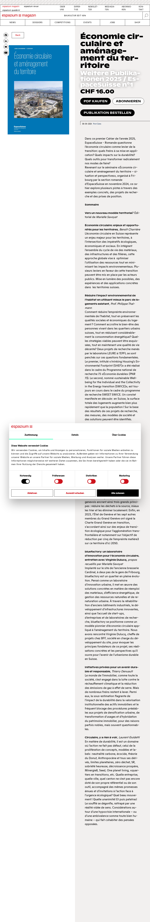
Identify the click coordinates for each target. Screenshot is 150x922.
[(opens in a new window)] (6, 53)
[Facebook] (6, 35)
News (13, 22)
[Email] (6, 47)
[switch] (58, 481)
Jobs (112, 22)
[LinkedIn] (6, 41)
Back (17, 35)
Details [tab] (75, 434)
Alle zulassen (117, 492)
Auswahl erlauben (75, 492)
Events (87, 22)
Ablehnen (32, 492)
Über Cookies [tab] (119, 434)
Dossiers (37, 22)
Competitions (62, 22)
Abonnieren (128, 101)
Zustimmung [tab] (31, 434)
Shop (137, 22)
